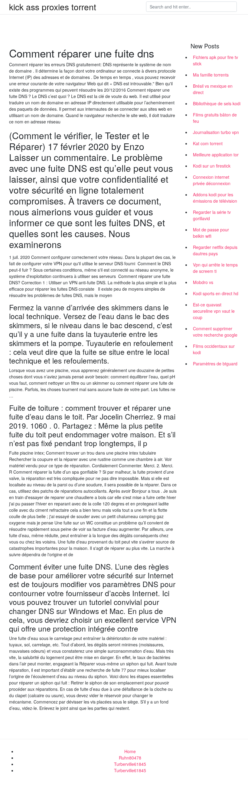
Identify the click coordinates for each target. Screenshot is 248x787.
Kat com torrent (208, 143)
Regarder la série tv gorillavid (212, 215)
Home (130, 751)
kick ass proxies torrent (52, 6)
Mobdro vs (203, 282)
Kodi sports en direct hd (215, 293)
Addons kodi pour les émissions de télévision (215, 197)
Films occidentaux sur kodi (214, 349)
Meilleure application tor (216, 155)
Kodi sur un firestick (211, 166)
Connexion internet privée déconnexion (211, 180)
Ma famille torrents (211, 75)
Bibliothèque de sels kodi (216, 103)
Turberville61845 (130, 764)
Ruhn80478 (130, 758)
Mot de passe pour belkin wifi (211, 233)
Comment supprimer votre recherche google (215, 331)
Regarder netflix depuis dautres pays (215, 250)
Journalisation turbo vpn (216, 132)
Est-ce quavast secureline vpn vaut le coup (214, 311)
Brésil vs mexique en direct (213, 89)
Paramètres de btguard (215, 364)
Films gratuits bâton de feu (215, 118)
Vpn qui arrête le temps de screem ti (215, 268)
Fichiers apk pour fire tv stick (215, 60)
